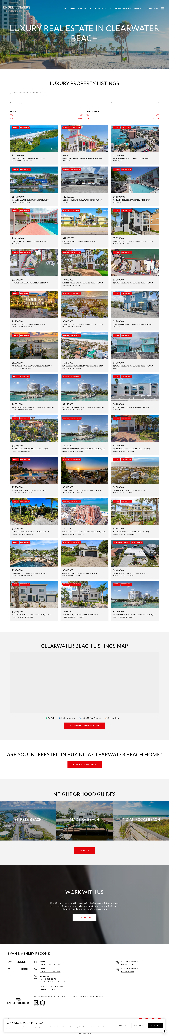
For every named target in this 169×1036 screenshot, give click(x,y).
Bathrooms (64, 103)
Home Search (85, 8)
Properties (69, 8)
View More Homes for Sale (85, 726)
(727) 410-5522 (127, 971)
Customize (138, 1025)
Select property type (18, 103)
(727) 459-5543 (127, 964)
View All (84, 851)
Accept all (155, 1025)
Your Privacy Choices (84, 1033)
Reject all (123, 1025)
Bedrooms (115, 103)
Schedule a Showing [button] (84, 765)
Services (138, 8)
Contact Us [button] (84, 917)
